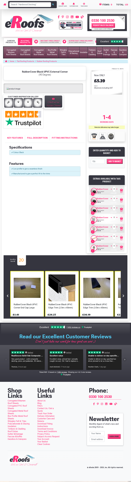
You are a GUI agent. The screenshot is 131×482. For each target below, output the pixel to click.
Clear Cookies (43, 444)
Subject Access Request (48, 436)
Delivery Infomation (45, 416)
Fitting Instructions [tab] (64, 138)
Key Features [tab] (15, 138)
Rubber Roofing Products (47, 61)
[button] (11, 52)
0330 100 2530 (102, 21)
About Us (41, 400)
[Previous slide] (8, 103)
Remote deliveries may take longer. (107, 127)
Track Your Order (44, 413)
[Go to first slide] (38, 103)
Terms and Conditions (47, 431)
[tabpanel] (107, 22)
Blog (39, 403)
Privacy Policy (43, 434)
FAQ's (39, 406)
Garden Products (11, 42)
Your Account (43, 439)
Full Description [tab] (37, 138)
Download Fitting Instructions (44, 425)
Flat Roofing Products (25, 61)
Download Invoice (45, 429)
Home (12, 61)
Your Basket (42, 441)
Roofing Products (25, 42)
